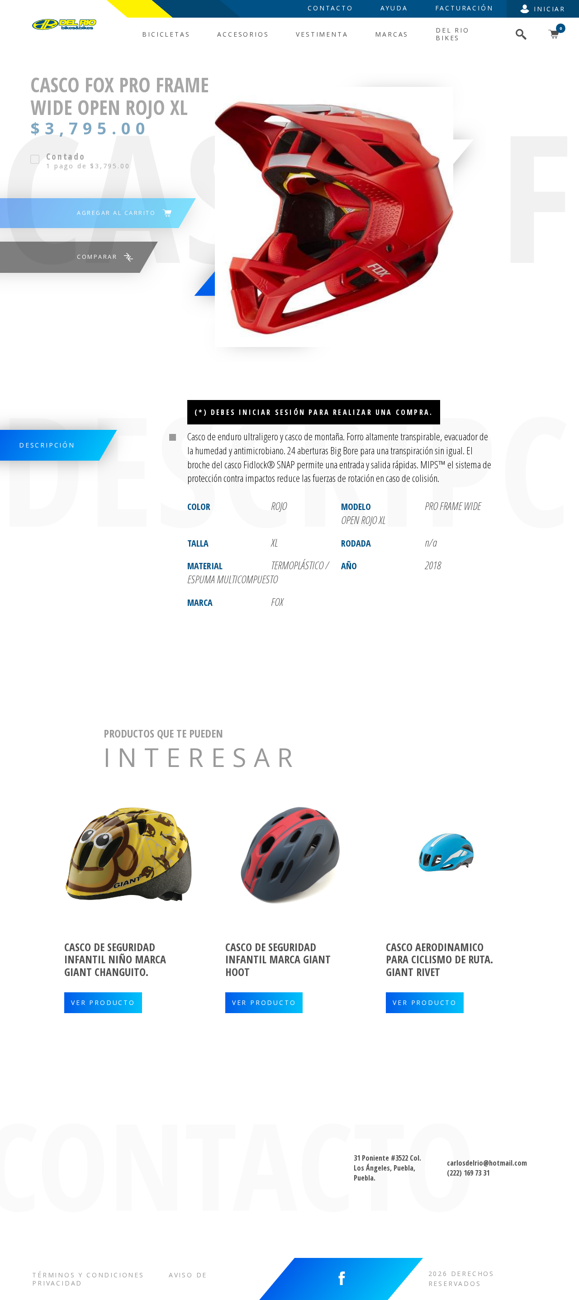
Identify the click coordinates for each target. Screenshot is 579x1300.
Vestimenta (322, 34)
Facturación (464, 8)
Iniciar (549, 9)
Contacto (330, 8)
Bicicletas (166, 34)
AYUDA (394, 8)
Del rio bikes (453, 34)
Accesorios (243, 34)
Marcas (391, 34)
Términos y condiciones (88, 1275)
